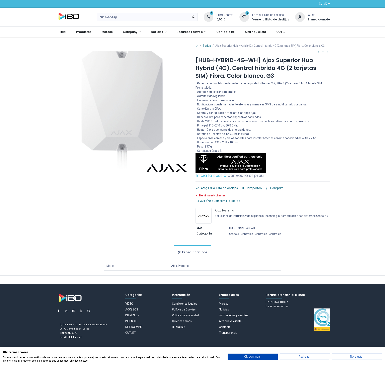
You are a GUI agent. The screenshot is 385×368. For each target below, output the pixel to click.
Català (323, 3)
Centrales (247, 234)
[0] (208, 16)
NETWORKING (134, 327)
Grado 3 (234, 234)
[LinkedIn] (66, 311)
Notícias (224, 309)
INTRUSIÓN (132, 315)
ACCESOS (131, 309)
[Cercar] (193, 17)
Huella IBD (178, 327)
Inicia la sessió (211, 175)
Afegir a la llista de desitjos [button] (219, 188)
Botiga (207, 45)
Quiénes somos (182, 321)
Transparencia (228, 332)
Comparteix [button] (253, 188)
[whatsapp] (88, 311)
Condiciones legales (184, 303)
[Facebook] (58, 311)
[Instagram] (73, 311)
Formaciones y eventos (233, 315)
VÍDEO (129, 303)
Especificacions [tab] (194, 252)
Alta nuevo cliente (230, 321)
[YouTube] (81, 311)
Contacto (225, 327)
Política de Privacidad (185, 315)
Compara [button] (277, 188)
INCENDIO (131, 321)
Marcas (223, 303)
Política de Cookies (184, 309)
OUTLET (130, 332)
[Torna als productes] (323, 52)
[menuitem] (63, 32)
